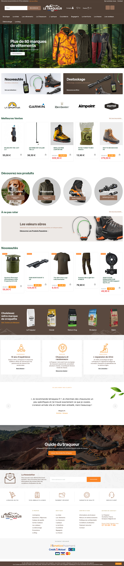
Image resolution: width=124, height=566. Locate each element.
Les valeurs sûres (33, 224)
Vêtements (46, 191)
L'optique (59, 522)
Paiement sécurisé (85, 525)
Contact (120, 1)
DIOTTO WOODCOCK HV (110, 148)
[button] (116, 118)
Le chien (58, 515)
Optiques (108, 191)
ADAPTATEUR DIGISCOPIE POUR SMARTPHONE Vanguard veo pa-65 (111, 280)
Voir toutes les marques (10, 322)
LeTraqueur (31, 330)
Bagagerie (59, 530)
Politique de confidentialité (88, 520)
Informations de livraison (87, 515)
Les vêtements (60, 517)
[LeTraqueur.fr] (52, 8)
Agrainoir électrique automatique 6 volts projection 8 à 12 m (11, 279)
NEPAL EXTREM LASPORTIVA (59, 148)
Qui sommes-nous (110, 1)
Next (115, 406)
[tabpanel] (12, 106)
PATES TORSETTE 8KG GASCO (86, 148)
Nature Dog (72, 330)
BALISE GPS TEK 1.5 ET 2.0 (11, 148)
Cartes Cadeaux (37, 522)
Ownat (51, 330)
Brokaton (93, 330)
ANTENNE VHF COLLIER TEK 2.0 (37, 148)
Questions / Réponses (39, 517)
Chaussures (77, 192)
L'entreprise (36, 515)
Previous (8, 406)
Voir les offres (33, 1)
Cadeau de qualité (38, 520)
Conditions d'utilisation (86, 522)
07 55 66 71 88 (109, 525)
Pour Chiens (15, 191)
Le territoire (59, 525)
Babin (113, 330)
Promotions (36, 530)
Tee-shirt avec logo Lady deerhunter (60, 278)
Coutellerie (59, 528)
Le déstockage (37, 528)
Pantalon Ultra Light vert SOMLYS (86, 278)
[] (21, 155)
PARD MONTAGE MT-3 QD (36, 278)
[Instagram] (112, 7)
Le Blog (34, 533)
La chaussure (60, 520)
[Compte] (73, 8)
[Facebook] (108, 7)
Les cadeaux (36, 525)
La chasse (59, 533)
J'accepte (118, 563)
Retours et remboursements (88, 517)
